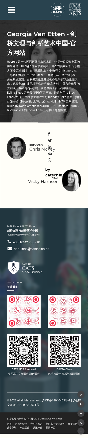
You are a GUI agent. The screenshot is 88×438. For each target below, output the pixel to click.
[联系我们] (80, 394)
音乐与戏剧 (36, 423)
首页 (9, 423)
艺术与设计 (21, 423)
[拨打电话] (80, 422)
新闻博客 (50, 427)
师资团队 (72, 423)
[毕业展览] (80, 404)
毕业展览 (24, 427)
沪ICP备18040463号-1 (56, 400)
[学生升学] (80, 413)
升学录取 (11, 427)
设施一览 (37, 427)
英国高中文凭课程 (55, 423)
